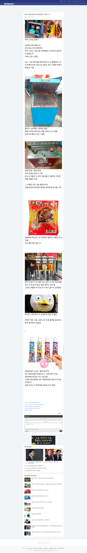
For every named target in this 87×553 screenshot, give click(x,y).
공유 (30, 413)
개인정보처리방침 (39, 548)
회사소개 (24, 548)
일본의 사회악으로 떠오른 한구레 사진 (32, 408)
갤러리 (65, 1)
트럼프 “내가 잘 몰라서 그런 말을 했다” (32, 406)
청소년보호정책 (45, 548)
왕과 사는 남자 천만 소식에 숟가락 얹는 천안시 (34, 404)
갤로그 (78, 1)
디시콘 (85, 1)
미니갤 (72, 1)
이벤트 (81, 1)
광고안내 (31, 548)
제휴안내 (27, 548)
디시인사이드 (61, 1)
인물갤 (75, 1)
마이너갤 (68, 1)
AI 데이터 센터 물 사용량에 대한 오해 (32, 402)
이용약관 (34, 548)
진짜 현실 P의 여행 (28, 410)
